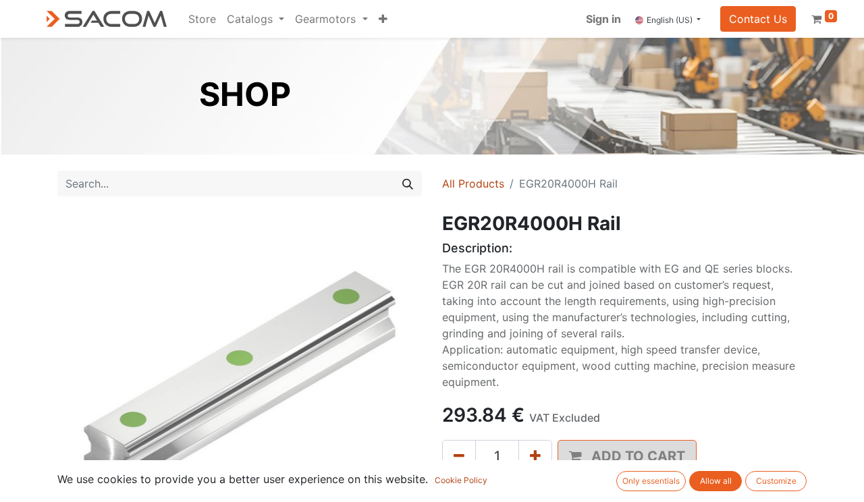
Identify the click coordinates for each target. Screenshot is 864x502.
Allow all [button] (716, 481)
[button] (383, 18)
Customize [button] (776, 481)
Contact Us (758, 19)
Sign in (603, 19)
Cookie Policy (461, 480)
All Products (473, 183)
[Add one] (535, 456)
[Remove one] (459, 456)
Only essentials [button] (651, 481)
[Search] (408, 183)
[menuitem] (202, 18)
